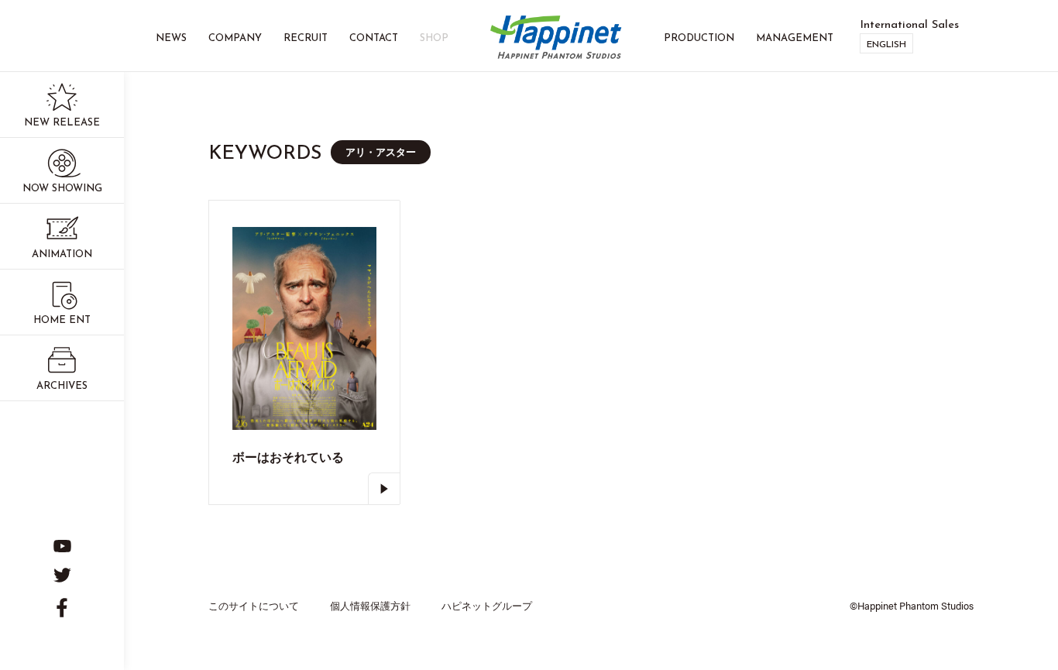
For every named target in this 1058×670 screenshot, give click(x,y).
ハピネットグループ (486, 605)
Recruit (305, 38)
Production (699, 38)
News (171, 38)
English (886, 45)
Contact (373, 38)
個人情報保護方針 (370, 605)
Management (794, 38)
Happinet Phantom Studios (556, 38)
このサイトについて (253, 605)
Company (235, 38)
